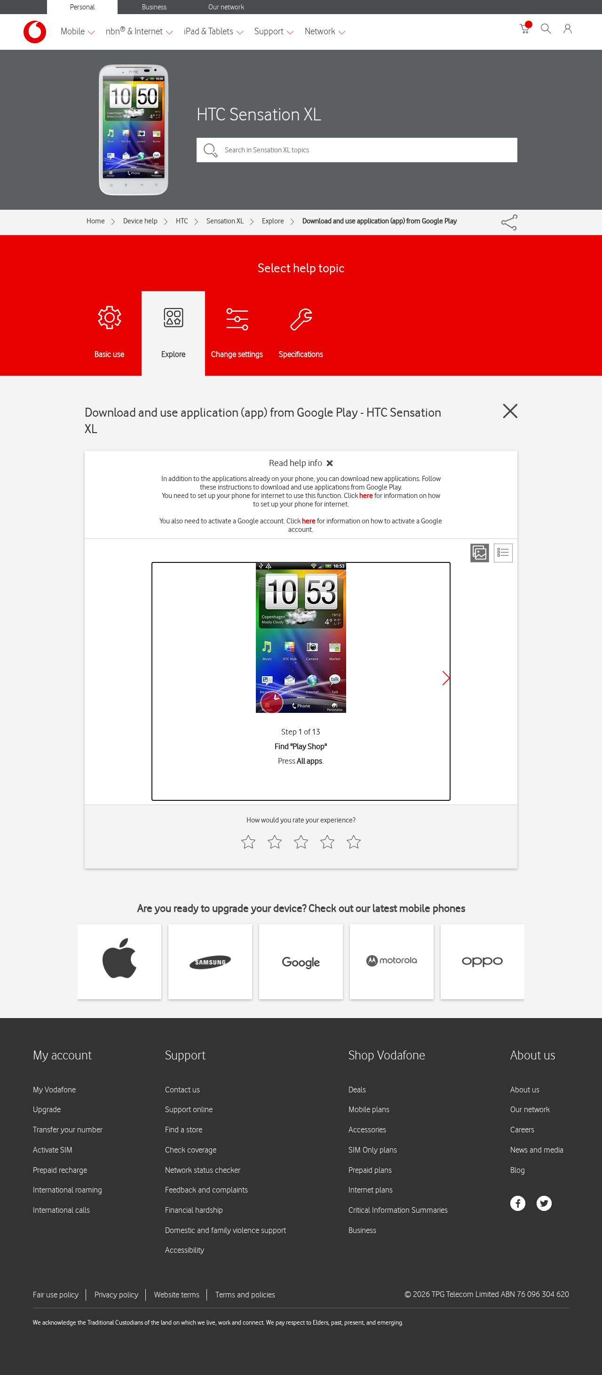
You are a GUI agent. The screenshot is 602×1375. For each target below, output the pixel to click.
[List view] (503, 553)
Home (96, 221)
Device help (140, 221)
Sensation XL (225, 221)
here (366, 495)
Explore (273, 221)
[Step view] (479, 553)
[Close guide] (510, 411)
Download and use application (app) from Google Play (379, 221)
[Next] (446, 678)
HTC (182, 221)
